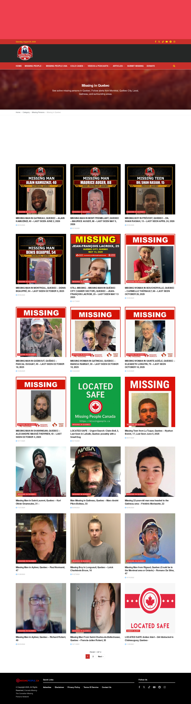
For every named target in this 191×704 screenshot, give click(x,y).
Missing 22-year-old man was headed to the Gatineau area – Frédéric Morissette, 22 (147, 502)
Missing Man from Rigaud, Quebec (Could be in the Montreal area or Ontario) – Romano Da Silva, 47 (149, 570)
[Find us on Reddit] (171, 41)
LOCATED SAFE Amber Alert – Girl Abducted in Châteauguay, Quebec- (149, 638)
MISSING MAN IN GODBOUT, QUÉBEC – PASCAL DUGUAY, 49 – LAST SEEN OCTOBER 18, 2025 (40, 364)
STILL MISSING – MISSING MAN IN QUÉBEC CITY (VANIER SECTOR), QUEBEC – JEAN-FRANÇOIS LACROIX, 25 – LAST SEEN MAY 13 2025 (94, 292)
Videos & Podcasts (98, 65)
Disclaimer (59, 687)
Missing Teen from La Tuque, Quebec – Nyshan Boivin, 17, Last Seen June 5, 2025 (149, 432)
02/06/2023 (130, 507)
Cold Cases (76, 65)
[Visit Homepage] (25, 53)
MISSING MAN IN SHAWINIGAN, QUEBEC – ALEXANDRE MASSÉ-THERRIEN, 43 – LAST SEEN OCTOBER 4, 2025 (39, 434)
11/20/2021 (130, 644)
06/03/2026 (21, 225)
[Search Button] (174, 65)
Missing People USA (56, 65)
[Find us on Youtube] (167, 41)
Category (26, 112)
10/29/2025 (21, 371)
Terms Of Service (91, 687)
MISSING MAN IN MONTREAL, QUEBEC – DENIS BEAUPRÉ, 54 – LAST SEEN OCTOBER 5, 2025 (41, 289)
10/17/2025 (21, 441)
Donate (151, 65)
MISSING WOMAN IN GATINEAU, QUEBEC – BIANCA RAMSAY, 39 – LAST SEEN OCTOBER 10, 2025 (94, 364)
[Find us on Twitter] (159, 41)
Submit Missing (135, 65)
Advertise (47, 687)
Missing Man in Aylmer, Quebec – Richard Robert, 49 (41, 638)
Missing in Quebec (54, 112)
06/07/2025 (130, 438)
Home (19, 65)
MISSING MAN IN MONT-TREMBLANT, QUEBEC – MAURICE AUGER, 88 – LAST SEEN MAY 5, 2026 (94, 221)
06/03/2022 (21, 644)
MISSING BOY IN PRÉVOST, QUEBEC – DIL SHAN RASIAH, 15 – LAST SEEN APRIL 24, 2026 (150, 219)
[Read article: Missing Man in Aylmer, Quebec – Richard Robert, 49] (41, 608)
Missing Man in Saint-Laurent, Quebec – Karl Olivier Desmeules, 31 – (38, 502)
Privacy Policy (74, 687)
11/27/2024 (21, 507)
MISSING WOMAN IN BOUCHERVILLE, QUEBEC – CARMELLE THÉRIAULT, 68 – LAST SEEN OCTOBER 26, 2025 (149, 291)
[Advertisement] (95, 19)
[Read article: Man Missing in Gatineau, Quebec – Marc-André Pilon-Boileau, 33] (95, 472)
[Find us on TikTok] (163, 41)
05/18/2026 (76, 228)
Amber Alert (133, 631)
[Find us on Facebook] (155, 41)
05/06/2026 (130, 225)
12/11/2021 (76, 644)
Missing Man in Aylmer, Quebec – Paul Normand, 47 (40, 569)
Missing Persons (38, 112)
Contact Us (106, 687)
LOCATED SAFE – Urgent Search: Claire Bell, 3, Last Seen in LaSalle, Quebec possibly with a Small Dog (94, 434)
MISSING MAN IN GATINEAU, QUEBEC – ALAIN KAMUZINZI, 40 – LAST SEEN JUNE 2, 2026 (40, 219)
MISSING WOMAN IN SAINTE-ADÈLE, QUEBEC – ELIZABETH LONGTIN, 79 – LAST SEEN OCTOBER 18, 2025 (150, 364)
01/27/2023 (76, 574)
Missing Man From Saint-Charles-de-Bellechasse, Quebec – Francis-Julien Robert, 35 (95, 638)
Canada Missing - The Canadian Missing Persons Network (27, 693)
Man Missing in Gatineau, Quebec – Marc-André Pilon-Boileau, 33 (94, 502)
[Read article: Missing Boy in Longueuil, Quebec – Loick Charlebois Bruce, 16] (95, 538)
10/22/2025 (76, 371)
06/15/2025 (76, 441)
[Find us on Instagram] (174, 41)
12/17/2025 (76, 301)
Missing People (33, 65)
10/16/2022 (130, 577)
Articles (118, 65)
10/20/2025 (130, 371)
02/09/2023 (76, 507)
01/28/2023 (21, 574)
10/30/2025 (130, 298)
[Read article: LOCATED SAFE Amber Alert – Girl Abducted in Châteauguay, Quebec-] (150, 608)
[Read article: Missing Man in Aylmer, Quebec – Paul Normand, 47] (41, 538)
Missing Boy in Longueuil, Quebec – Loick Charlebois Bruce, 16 (91, 569)
